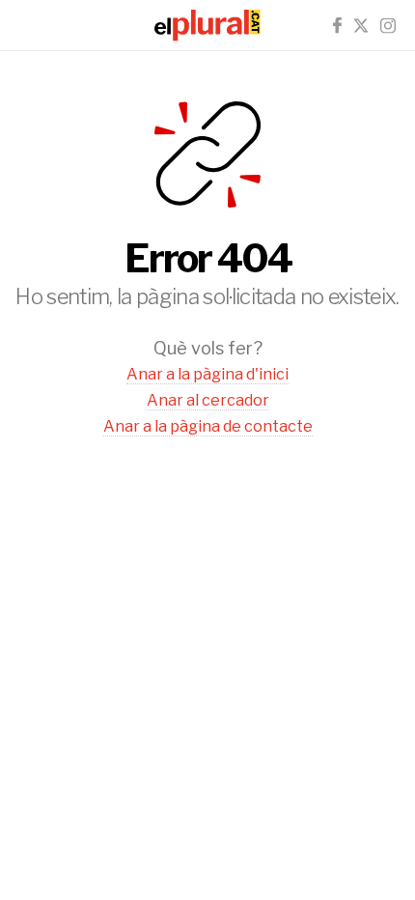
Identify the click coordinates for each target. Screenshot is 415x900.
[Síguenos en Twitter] (361, 25)
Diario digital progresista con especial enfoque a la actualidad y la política (207, 25)
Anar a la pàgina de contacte (208, 426)
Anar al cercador (208, 400)
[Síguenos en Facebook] (337, 25)
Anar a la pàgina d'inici (207, 374)
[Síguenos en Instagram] (388, 25)
